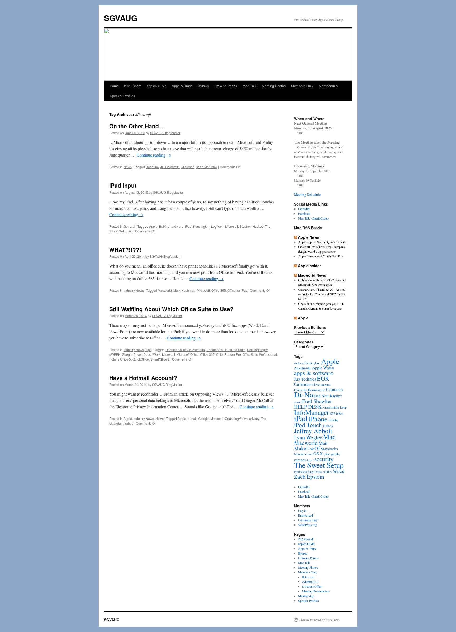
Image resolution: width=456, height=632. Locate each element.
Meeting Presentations (316, 591)
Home (114, 85)
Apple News (308, 237)
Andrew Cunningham (307, 363)
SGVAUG (120, 17)
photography (332, 454)
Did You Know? (328, 396)
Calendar (302, 384)
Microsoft (187, 166)
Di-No (303, 395)
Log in (302, 510)
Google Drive (131, 354)
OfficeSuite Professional (260, 354)
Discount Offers (312, 586)
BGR (323, 378)
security (324, 459)
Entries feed (305, 515)
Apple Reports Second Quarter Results (322, 242)
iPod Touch (308, 425)
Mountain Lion (303, 454)
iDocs (146, 354)
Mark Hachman (184, 290)
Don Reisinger (257, 349)
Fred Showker (317, 401)
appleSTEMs (157, 85)
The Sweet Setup (319, 465)
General (129, 226)
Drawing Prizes (225, 85)
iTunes (328, 425)
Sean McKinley (206, 166)
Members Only (302, 85)
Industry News (134, 290)
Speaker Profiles (122, 95)
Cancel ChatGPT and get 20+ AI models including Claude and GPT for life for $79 (322, 294)
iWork (156, 354)
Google (203, 418)
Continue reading (154, 155)
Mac (329, 436)
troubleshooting (303, 472)
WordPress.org (307, 525)
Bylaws (203, 85)
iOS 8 (339, 414)
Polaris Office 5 (120, 359)
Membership (328, 85)
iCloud (326, 407)
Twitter (318, 472)
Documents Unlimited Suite (225, 349)
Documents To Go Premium (185, 349)
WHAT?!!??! (125, 250)
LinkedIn (304, 209)
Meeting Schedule (307, 194)
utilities (327, 472)
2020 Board (132, 85)
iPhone (317, 418)
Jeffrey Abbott (313, 430)
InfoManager (311, 412)
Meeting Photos (274, 85)
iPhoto (333, 420)
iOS (332, 413)
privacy (254, 418)
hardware (176, 226)
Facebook (304, 213)
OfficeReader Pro (228, 354)
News (128, 166)
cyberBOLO (310, 582)
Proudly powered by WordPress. (319, 620)
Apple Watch (323, 367)
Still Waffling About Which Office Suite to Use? (171, 309)
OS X (318, 453)
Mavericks (329, 448)
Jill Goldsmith (170, 166)
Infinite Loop (339, 407)
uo (131, 231)
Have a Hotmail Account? (143, 378)
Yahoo (129, 423)
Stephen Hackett (251, 226)
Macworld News (312, 275)
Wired (338, 471)
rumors (300, 459)
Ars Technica (305, 379)
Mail (323, 443)
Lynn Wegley (308, 437)
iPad (188, 226)
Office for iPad (237, 290)
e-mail (192, 418)
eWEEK (114, 354)
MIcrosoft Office (187, 354)
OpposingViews (236, 418)
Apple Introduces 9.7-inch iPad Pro (320, 256)
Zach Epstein (309, 476)
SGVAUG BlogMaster (165, 132)
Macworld (165, 290)
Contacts (334, 389)
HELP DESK (308, 406)
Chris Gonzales (321, 385)
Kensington (201, 226)
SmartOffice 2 (160, 359)
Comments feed (308, 520)
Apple (153, 226)
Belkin (163, 226)
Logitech (217, 226)
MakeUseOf (307, 448)
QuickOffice (140, 359)
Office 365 (218, 290)
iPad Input (122, 185)
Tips (148, 349)
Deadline (152, 166)
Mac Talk (249, 85)
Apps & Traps (182, 85)
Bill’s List (308, 577)
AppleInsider (309, 265)
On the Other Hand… (136, 126)
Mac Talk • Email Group (313, 218)
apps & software (313, 373)
